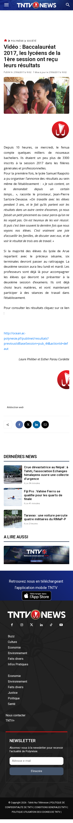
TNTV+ (10, 720)
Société (31, 40)
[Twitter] (32, 625)
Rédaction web (15, 407)
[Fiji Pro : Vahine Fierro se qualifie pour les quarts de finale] (13, 497)
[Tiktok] (51, 625)
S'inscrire (36, 771)
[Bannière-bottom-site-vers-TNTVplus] (36, 563)
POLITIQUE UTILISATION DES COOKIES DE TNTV (36, 812)
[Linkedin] (36, 424)
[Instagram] (22, 625)
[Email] (45, 424)
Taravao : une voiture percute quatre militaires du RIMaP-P (46, 517)
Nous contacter (15, 715)
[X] (28, 424)
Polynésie (17, 40)
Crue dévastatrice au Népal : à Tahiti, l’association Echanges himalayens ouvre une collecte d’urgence (46, 472)
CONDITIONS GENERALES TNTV (51, 807)
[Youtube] (61, 625)
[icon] (5, 40)
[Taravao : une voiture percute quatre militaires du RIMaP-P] (13, 519)
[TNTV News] (36, 614)
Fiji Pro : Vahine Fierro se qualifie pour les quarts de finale (43, 495)
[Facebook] (19, 424)
